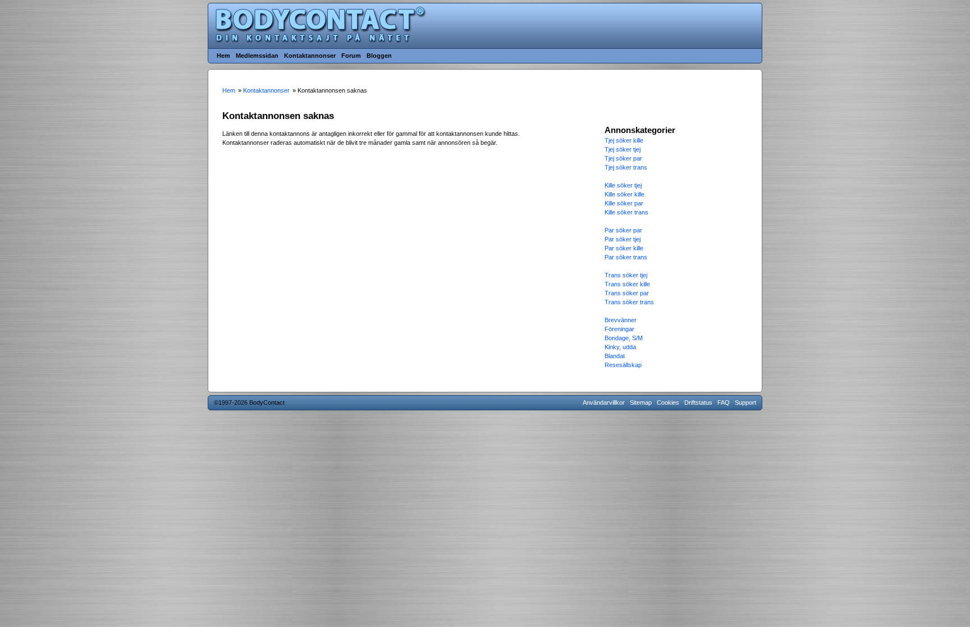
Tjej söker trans (626, 167)
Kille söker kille (624, 194)
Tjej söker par (623, 158)
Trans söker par (627, 293)
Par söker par (623, 230)
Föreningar (619, 329)
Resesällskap (623, 364)
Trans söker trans (629, 302)
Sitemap (641, 402)
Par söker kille (624, 248)
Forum (351, 55)
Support (745, 402)
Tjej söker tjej (622, 149)
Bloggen (379, 55)
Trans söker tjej (626, 275)
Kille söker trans (626, 212)
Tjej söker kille (624, 140)
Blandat (615, 356)
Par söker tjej (622, 239)
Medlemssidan (257, 55)
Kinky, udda (620, 347)
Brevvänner (621, 320)
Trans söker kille (627, 284)
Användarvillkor (604, 402)
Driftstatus (698, 402)
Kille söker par (624, 203)
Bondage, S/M (624, 338)
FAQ (723, 402)
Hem (223, 55)
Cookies (668, 402)
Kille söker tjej (623, 185)
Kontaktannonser (310, 55)
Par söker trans (626, 257)
